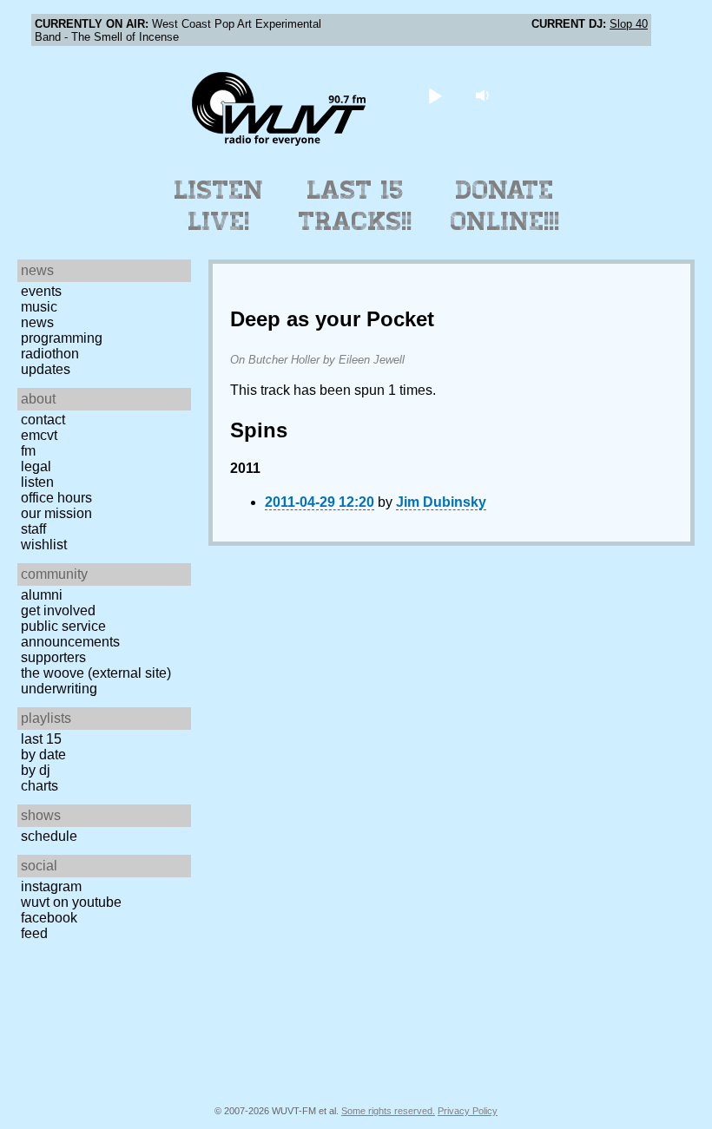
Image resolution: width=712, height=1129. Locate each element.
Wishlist (44, 544)
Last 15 (41, 739)
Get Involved (58, 610)
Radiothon (50, 353)
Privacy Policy (468, 1111)
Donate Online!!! (505, 205)
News (37, 322)
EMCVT (39, 435)
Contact (43, 419)
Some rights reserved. (388, 1111)
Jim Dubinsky (441, 502)
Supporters (53, 657)
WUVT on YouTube (71, 902)
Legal (36, 466)
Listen (37, 482)
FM (28, 450)
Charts (39, 785)
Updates (45, 369)
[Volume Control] (484, 95)
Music (39, 306)
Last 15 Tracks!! (355, 205)
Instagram (51, 886)
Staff (33, 529)
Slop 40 (629, 23)
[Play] (435, 95)
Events (41, 291)
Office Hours (56, 497)
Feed (34, 933)
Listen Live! (219, 205)
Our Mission (56, 513)
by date (43, 754)
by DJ (35, 770)
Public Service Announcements (70, 634)
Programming (61, 338)
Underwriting (59, 688)
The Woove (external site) (96, 673)
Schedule (49, 836)
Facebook (49, 917)
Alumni (42, 594)
